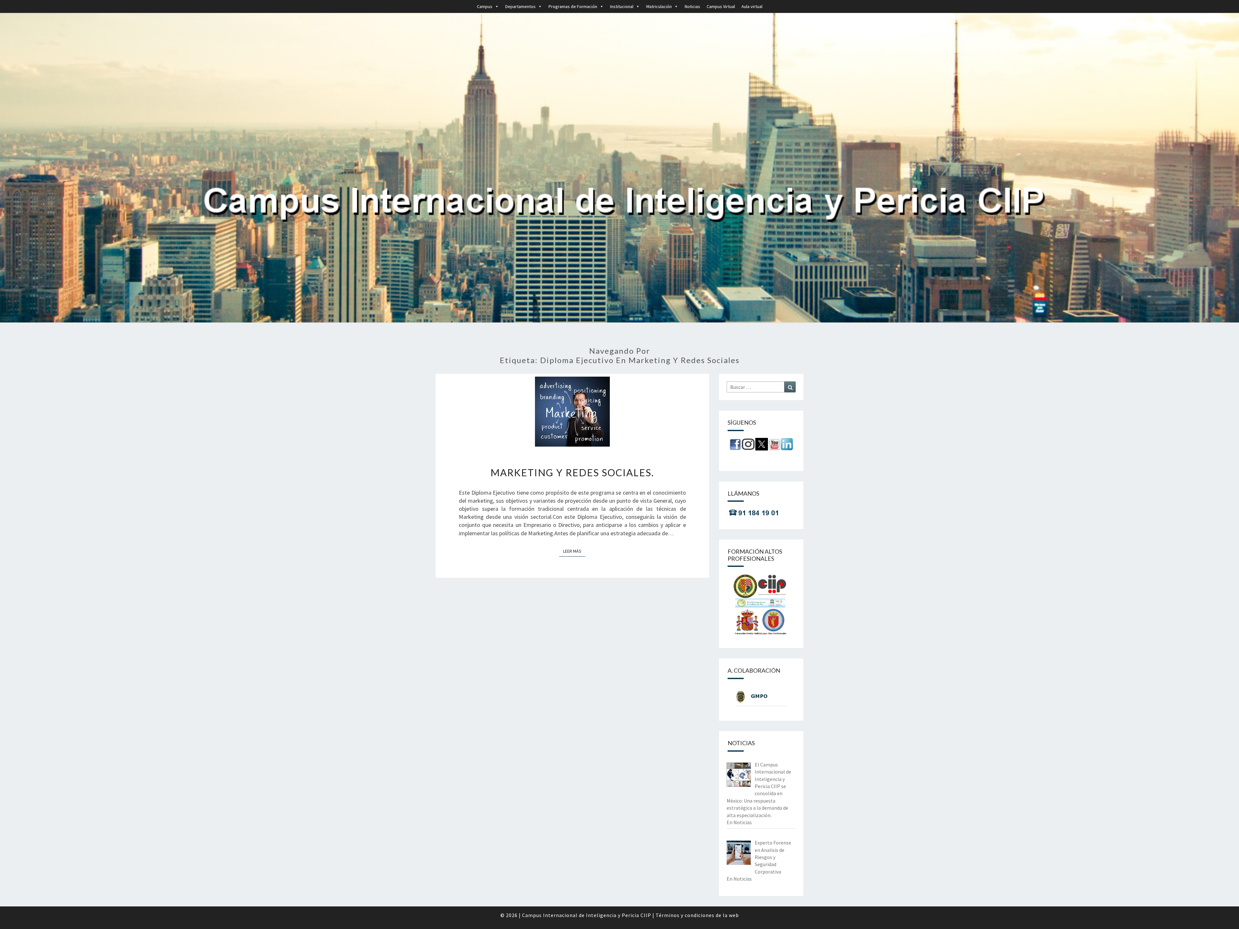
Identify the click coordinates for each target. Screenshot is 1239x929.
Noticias (692, 6)
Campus (484, 6)
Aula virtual (751, 6)
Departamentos (520, 6)
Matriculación (659, 6)
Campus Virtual (721, 6)
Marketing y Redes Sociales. (572, 472)
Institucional (621, 6)
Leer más (574, 551)
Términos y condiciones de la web (697, 915)
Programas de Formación (573, 6)
